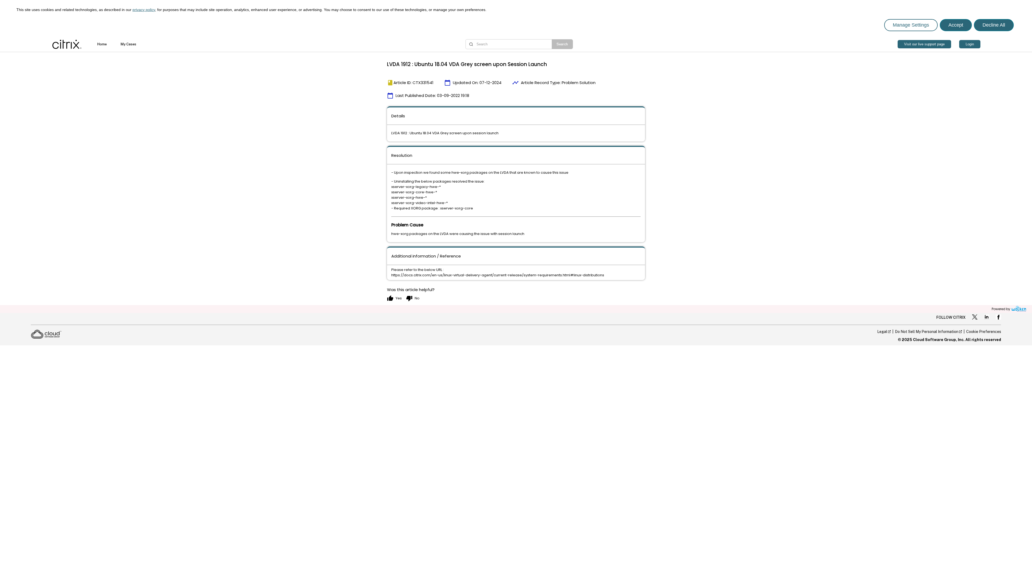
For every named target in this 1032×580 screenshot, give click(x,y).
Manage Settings (911, 25)
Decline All (994, 25)
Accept (955, 25)
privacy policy (143, 10)
